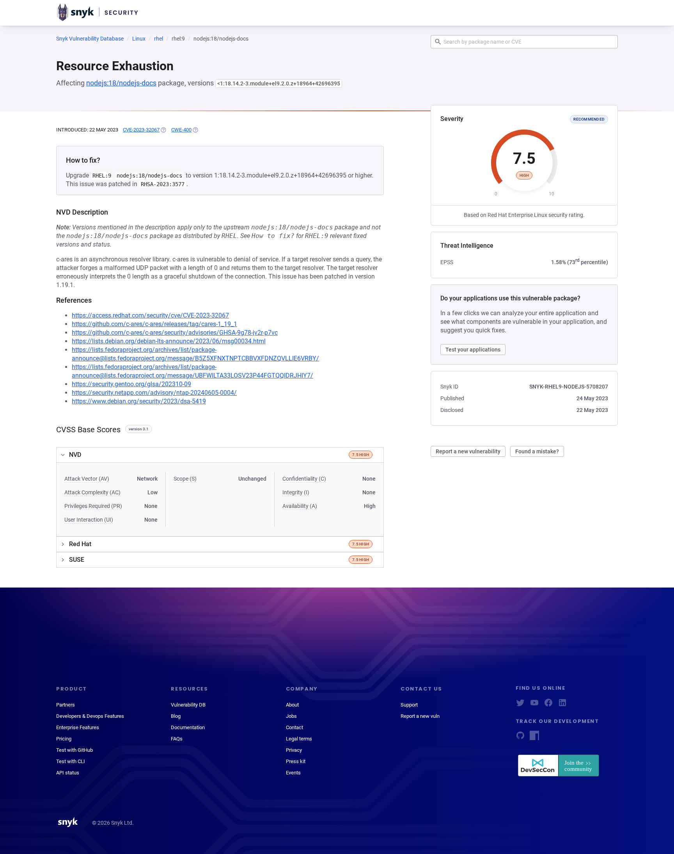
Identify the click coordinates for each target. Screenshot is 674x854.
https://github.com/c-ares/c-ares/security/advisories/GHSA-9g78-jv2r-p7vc (175, 332)
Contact (294, 727)
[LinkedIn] (562, 705)
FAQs (177, 739)
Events (293, 773)
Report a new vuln (420, 716)
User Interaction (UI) (88, 520)
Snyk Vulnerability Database (90, 39)
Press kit (295, 761)
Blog (176, 716)
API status (67, 773)
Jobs (291, 716)
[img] (163, 130)
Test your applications (472, 349)
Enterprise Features (77, 727)
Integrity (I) (295, 492)
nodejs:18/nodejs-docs (121, 83)
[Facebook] (548, 705)
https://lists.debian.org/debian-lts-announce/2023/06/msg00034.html (169, 341)
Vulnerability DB (188, 705)
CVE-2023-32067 (141, 130)
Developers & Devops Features (90, 716)
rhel (158, 39)
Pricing (63, 739)
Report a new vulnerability (468, 451)
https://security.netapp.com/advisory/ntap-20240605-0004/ (154, 392)
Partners (65, 705)
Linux (138, 39)
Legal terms (299, 739)
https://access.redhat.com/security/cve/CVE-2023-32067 (150, 315)
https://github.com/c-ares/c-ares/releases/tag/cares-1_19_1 (154, 324)
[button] (220, 454)
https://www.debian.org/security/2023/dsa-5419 (139, 401)
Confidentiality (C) (304, 479)
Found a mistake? (537, 451)
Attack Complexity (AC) (92, 492)
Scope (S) (185, 479)
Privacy (294, 750)
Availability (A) (299, 506)
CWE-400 (181, 130)
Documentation (188, 727)
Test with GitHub (74, 750)
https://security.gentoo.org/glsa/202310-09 (131, 384)
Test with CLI (70, 761)
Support (409, 705)
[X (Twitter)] (520, 705)
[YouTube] (534, 705)
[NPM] (534, 738)
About (292, 705)
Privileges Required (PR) (93, 506)
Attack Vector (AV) (86, 479)
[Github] (520, 738)
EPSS (446, 262)
